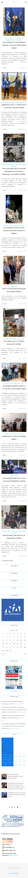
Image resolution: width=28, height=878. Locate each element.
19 (17, 643)
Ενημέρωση (14, 286)
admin (4, 67)
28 (24, 647)
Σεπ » (25, 654)
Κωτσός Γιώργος (9, 38)
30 (7, 650)
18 (14, 643)
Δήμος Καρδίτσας (16, 164)
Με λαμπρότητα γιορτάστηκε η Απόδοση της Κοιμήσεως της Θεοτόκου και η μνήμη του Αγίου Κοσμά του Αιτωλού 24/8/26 (13, 709)
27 (21, 647)
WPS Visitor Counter (13, 855)
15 (3, 643)
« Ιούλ (3, 654)
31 (10, 650)
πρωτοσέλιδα (14, 691)
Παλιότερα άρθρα (7, 560)
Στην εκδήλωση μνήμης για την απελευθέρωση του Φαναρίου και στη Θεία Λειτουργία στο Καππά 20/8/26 (13, 726)
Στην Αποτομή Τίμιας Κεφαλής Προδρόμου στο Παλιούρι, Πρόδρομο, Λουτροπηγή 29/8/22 (14, 171)
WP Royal (17, 868)
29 (3, 650)
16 (7, 643)
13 (21, 640)
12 (17, 640)
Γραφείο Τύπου (6, 164)
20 (21, 643)
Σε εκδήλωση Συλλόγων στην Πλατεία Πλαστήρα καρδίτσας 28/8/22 (14, 230)
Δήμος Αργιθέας (16, 531)
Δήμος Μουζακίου (18, 339)
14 (24, 640)
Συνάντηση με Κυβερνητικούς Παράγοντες (14, 102)
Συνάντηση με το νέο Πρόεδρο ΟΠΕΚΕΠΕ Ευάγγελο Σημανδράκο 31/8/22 (14, 45)
